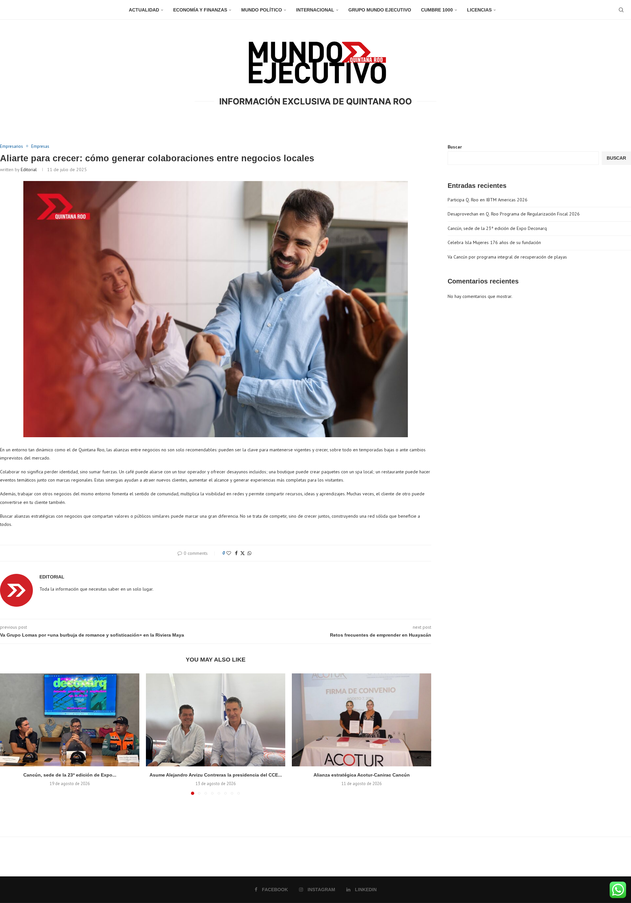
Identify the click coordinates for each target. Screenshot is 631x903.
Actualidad (144, 9)
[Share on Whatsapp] (249, 553)
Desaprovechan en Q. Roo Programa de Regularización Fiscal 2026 (514, 214)
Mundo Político (261, 9)
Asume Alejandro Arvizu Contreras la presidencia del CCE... (216, 775)
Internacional (315, 9)
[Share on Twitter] (242, 553)
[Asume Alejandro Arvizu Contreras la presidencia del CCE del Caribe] (215, 719)
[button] (8, 733)
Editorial (29, 169)
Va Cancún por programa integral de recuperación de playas (507, 257)
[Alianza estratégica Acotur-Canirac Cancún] (361, 719)
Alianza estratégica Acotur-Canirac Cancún (362, 775)
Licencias (479, 9)
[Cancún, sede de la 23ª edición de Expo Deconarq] (69, 719)
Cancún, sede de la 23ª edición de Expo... (69, 775)
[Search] (621, 9)
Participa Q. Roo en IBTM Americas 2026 (487, 200)
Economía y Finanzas (200, 9)
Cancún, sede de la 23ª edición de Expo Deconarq (497, 228)
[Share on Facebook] (236, 553)
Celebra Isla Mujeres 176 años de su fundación (494, 242)
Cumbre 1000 (437, 9)
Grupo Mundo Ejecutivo (379, 9)
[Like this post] (228, 553)
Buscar (455, 147)
